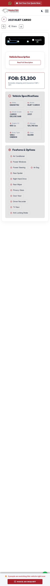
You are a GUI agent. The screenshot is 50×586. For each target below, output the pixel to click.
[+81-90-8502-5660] (10, 3)
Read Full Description (25, 62)
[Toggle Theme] (42, 11)
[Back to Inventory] (4, 19)
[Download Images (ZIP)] (21, 26)
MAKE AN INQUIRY (26, 581)
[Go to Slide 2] (21, 41)
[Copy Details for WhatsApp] (4, 26)
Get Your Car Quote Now (29, 3)
